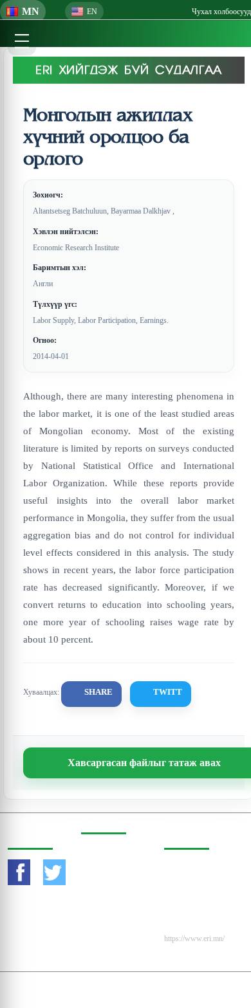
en (92, 11)
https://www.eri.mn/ (194, 938)
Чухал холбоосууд (221, 11)
